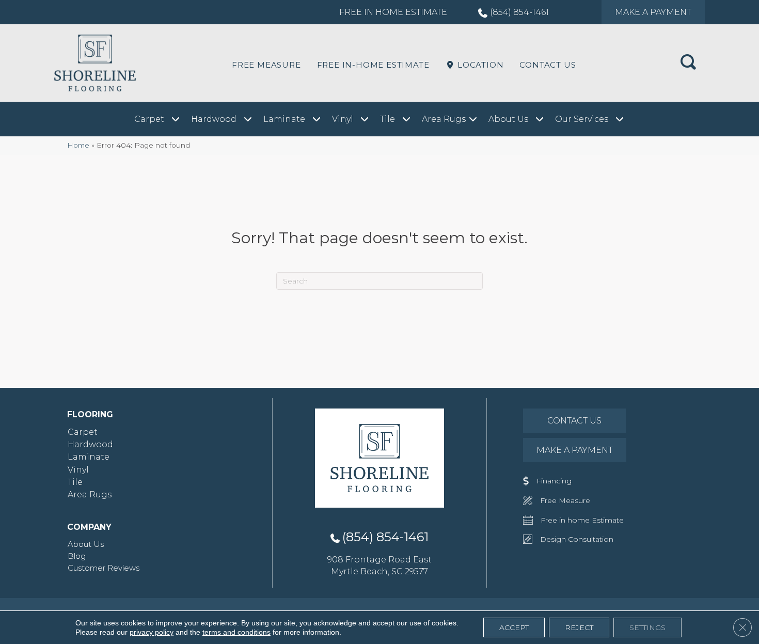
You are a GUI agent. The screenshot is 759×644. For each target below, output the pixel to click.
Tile (75, 482)
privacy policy (151, 632)
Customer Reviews (103, 568)
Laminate (88, 457)
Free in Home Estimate (393, 12)
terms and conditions (236, 632)
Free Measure (266, 65)
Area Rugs (90, 494)
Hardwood (90, 444)
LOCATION (479, 65)
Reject (579, 627)
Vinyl (78, 470)
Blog (77, 556)
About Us (86, 544)
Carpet (83, 432)
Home (78, 145)
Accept (514, 627)
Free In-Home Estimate (373, 65)
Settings (647, 627)
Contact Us (547, 65)
